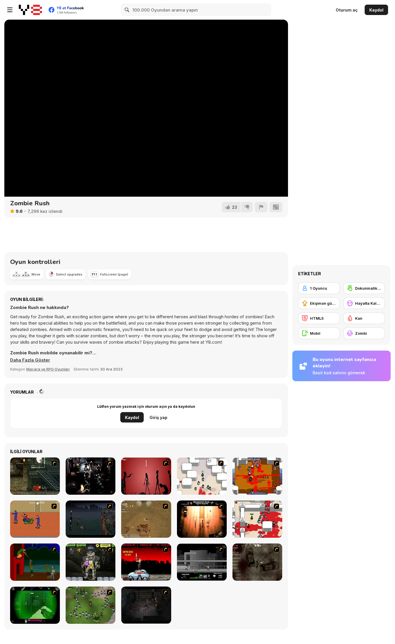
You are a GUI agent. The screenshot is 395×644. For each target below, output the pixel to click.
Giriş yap (158, 417)
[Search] (127, 9)
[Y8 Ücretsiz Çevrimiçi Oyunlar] (30, 10)
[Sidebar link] (10, 10)
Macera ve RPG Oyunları (48, 369)
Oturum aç (347, 10)
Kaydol (376, 10)
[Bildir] (261, 207)
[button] (30, 360)
